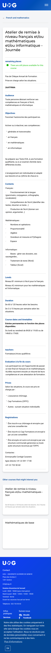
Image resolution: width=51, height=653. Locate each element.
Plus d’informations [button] (13, 641)
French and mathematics (16, 18)
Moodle (26, 615)
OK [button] (7, 648)
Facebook (27, 618)
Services (6, 617)
